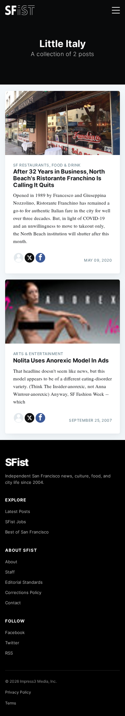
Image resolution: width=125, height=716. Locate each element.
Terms (10, 703)
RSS (9, 652)
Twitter (12, 642)
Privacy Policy (18, 692)
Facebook (15, 632)
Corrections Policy (23, 592)
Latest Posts (17, 511)
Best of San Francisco (27, 531)
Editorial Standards (24, 582)
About (11, 561)
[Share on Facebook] (40, 257)
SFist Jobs (15, 521)
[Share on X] (29, 257)
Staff (10, 571)
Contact (13, 602)
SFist (17, 462)
